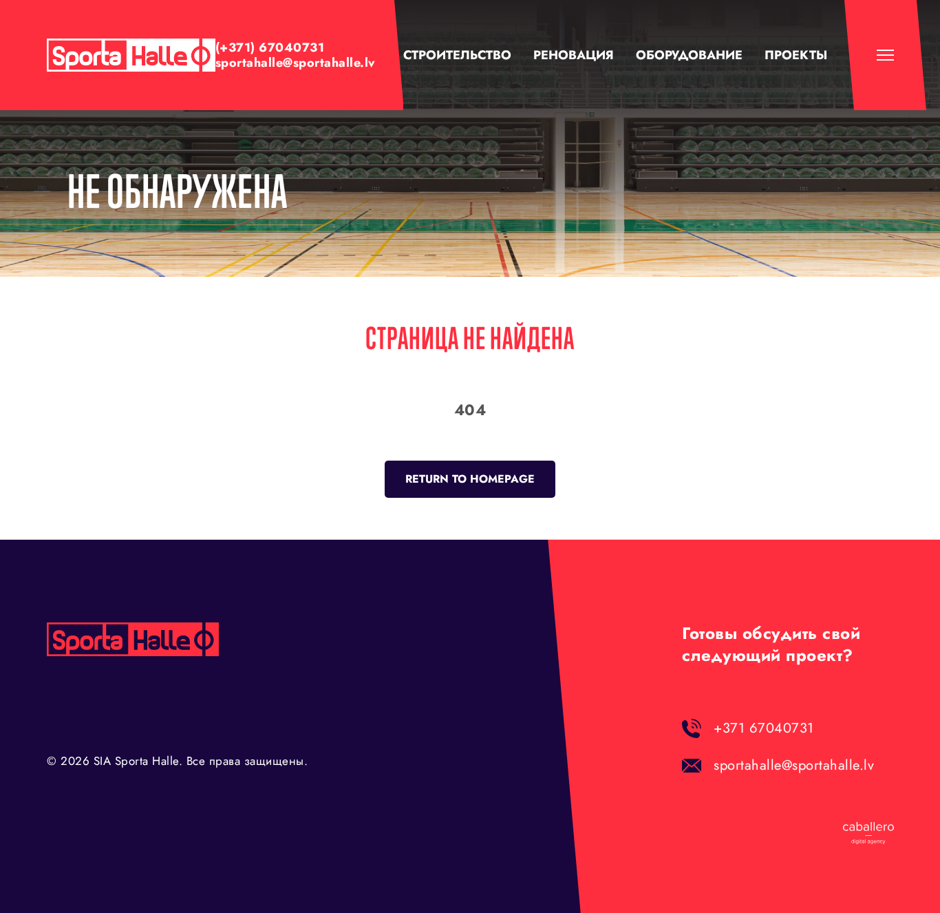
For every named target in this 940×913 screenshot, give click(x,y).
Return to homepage (470, 479)
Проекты (796, 55)
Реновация (573, 55)
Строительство (457, 55)
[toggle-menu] (885, 55)
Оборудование (689, 55)
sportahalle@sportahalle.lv (295, 63)
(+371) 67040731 (270, 47)
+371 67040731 (764, 728)
